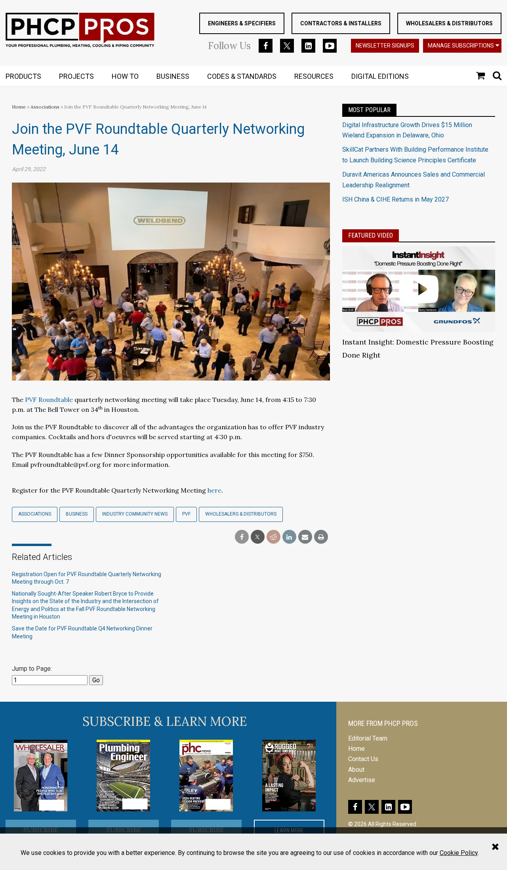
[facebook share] (242, 537)
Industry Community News (135, 514)
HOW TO (125, 76)
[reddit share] (273, 537)
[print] (321, 537)
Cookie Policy (459, 853)
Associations (44, 107)
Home (19, 107)
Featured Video (370, 235)
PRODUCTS (23, 76)
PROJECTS (76, 76)
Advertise (361, 780)
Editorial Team (367, 738)
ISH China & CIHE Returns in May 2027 (395, 199)
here (214, 490)
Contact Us (363, 759)
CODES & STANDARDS (241, 76)
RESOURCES (314, 76)
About (356, 769)
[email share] (305, 537)
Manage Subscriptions (461, 45)
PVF (186, 514)
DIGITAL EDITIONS (380, 76)
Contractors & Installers (340, 23)
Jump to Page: (32, 668)
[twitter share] (258, 537)
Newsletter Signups (385, 45)
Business (77, 514)
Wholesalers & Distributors (449, 23)
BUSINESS (172, 76)
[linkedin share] (289, 537)
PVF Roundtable (49, 400)
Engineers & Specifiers (242, 23)
